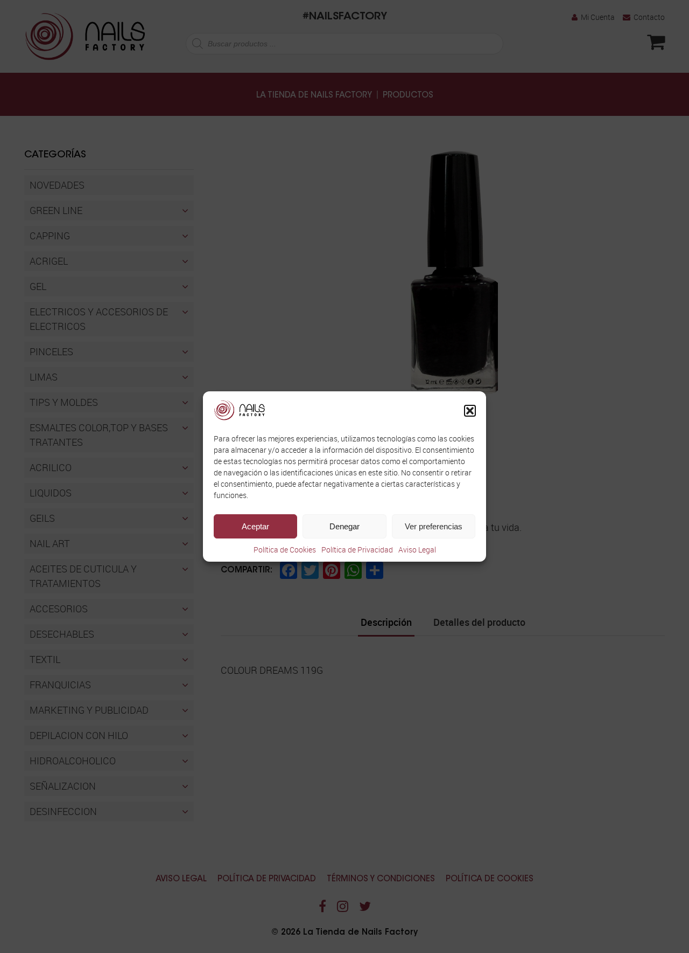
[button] (470, 410)
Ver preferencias (433, 526)
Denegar (344, 526)
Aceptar (255, 526)
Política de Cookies (285, 549)
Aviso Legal (417, 549)
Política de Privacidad (357, 549)
